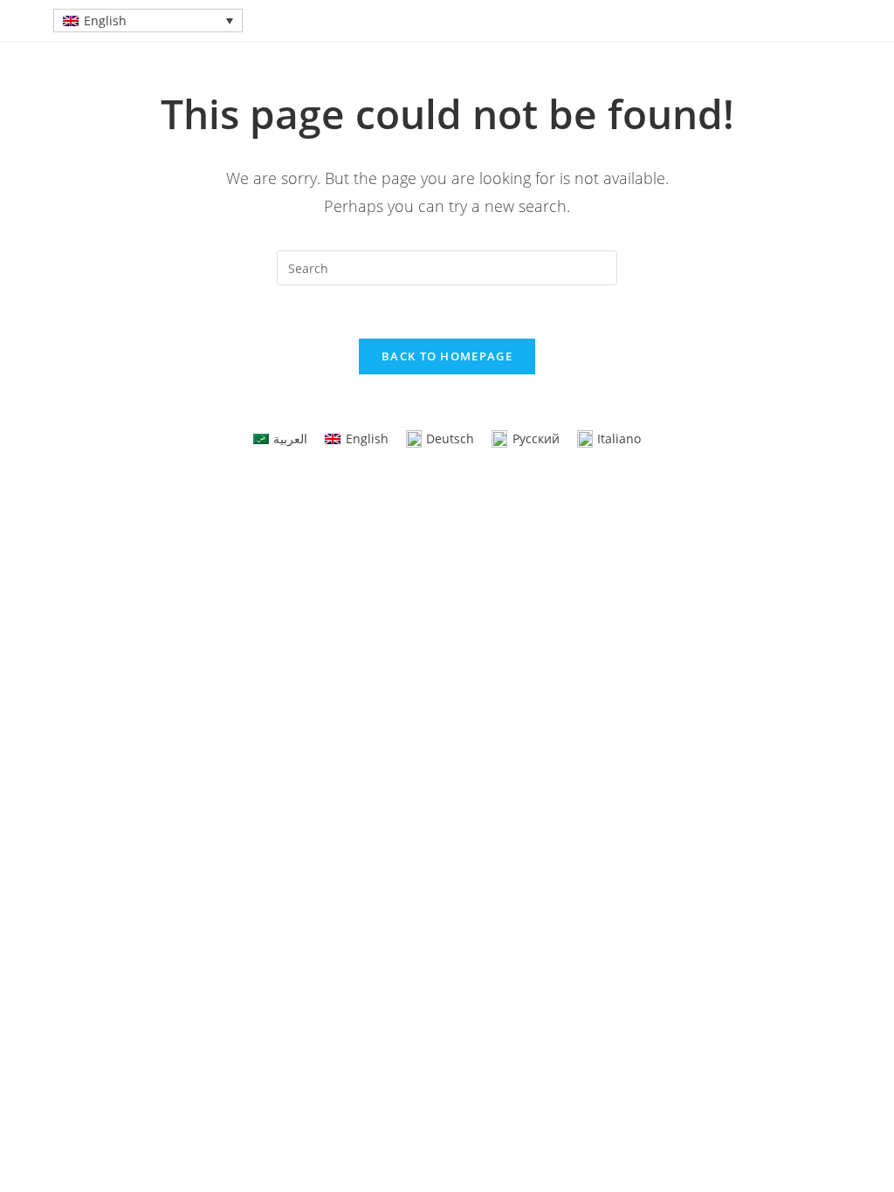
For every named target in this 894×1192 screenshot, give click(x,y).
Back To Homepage (447, 356)
